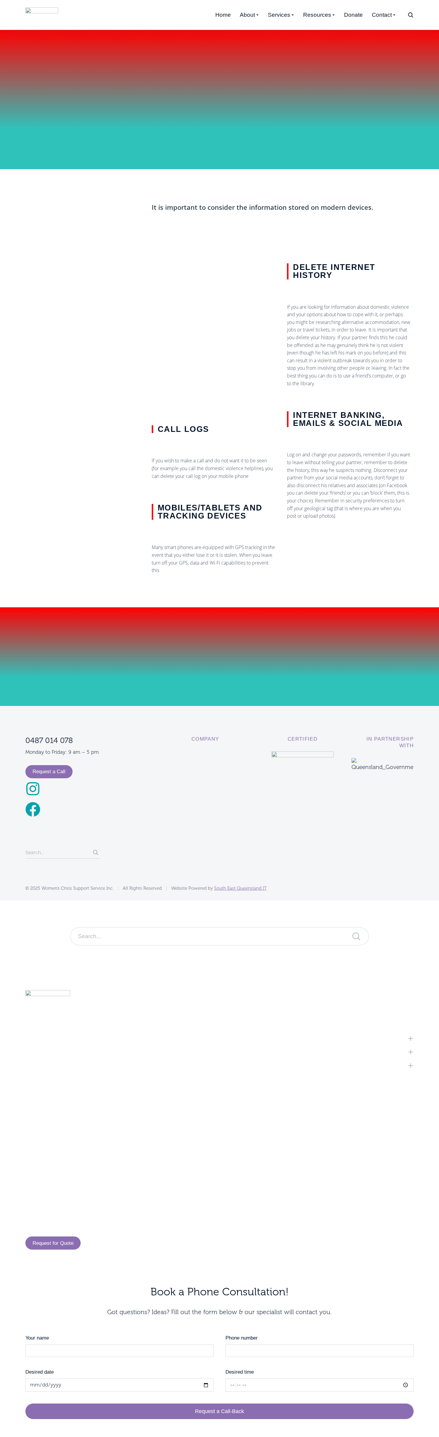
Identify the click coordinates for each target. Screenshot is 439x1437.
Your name (37, 1338)
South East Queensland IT (240, 888)
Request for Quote (53, 1243)
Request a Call (49, 771)
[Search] (95, 852)
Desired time (239, 1372)
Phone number (241, 1338)
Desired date (39, 1372)
